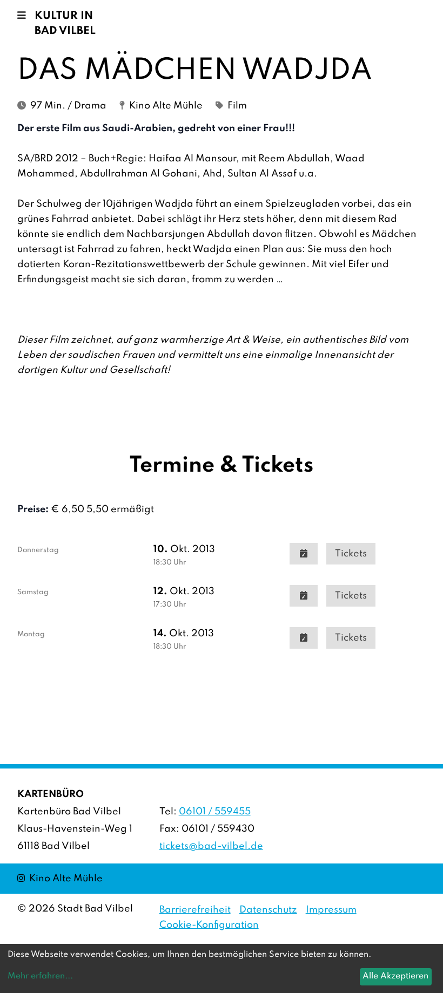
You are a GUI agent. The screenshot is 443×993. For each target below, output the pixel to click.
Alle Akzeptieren (395, 976)
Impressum (331, 910)
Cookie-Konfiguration (209, 925)
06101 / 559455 (215, 812)
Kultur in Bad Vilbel (65, 24)
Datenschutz (268, 910)
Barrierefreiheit (195, 910)
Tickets (351, 554)
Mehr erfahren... (40, 976)
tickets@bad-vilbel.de (211, 846)
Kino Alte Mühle (60, 878)
